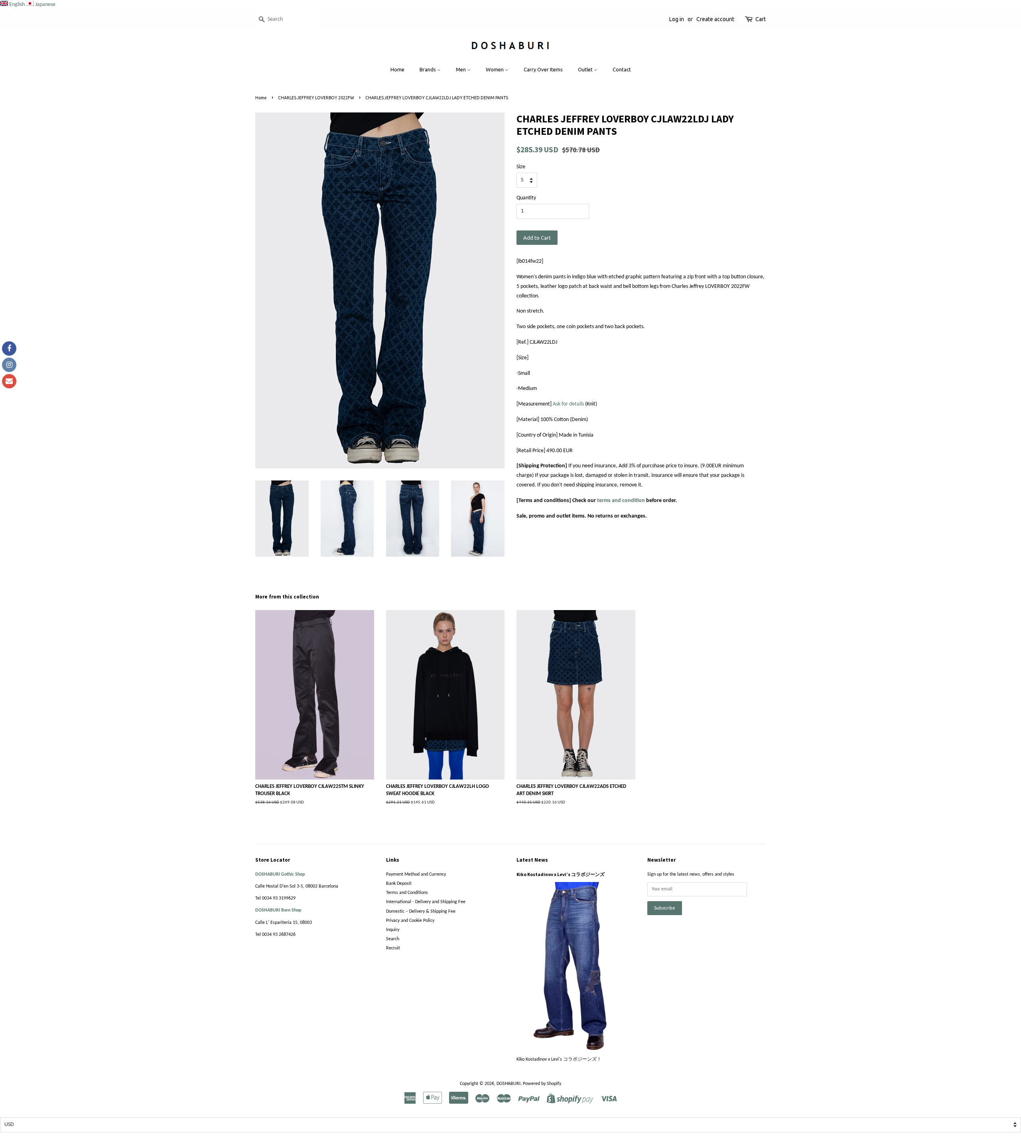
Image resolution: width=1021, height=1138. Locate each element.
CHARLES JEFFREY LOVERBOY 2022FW (316, 97)
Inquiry (392, 929)
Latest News (532, 859)
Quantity (526, 198)
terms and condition (621, 501)
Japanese (45, 5)
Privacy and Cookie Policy (410, 920)
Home (397, 69)
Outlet (586, 69)
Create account (715, 19)
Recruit (393, 948)
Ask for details (568, 404)
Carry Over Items (543, 69)
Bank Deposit (399, 883)
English (17, 5)
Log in (676, 19)
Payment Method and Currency (416, 874)
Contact (622, 69)
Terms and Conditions (407, 892)
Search (392, 939)
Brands (428, 69)
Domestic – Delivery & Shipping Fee (420, 911)
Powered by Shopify (542, 1083)
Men (461, 69)
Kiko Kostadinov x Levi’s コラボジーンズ (560, 874)
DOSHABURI (508, 1083)
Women (495, 69)
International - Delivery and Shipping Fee (425, 902)
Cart (760, 19)
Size (520, 167)
